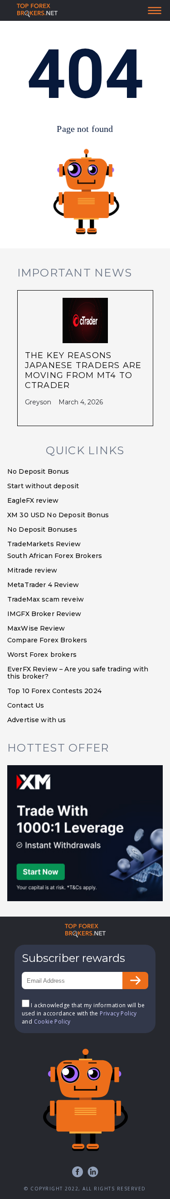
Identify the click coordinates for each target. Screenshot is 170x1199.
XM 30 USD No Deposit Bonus (58, 515)
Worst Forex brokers (42, 654)
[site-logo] (37, 10)
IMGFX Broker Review (44, 614)
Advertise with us (36, 720)
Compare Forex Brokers (47, 640)
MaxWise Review (36, 628)
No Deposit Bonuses (42, 529)
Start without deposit (43, 486)
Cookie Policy (52, 1021)
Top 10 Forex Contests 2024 (54, 691)
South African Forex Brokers (54, 556)
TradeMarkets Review (44, 544)
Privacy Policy (118, 1013)
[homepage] (85, 930)
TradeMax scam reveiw (45, 599)
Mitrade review (32, 570)
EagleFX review (32, 500)
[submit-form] (135, 980)
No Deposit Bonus (38, 471)
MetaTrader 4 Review (43, 585)
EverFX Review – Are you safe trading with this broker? (77, 672)
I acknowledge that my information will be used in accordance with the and (83, 1013)
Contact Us (25, 705)
